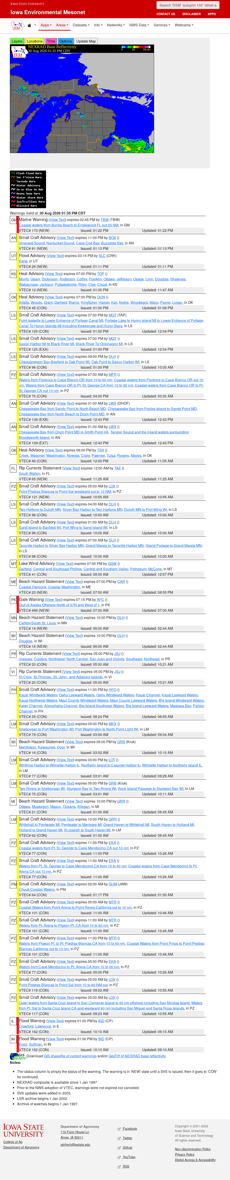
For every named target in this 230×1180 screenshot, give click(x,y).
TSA (100, 450)
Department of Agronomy (21, 1147)
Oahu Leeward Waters (77, 694)
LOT (112, 759)
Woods (36, 302)
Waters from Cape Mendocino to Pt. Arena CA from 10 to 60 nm (69, 966)
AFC (100, 599)
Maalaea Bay (180, 705)
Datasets (80, 24)
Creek (24, 455)
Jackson (46, 284)
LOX (112, 486)
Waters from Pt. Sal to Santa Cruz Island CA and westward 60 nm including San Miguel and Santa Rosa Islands (110, 1005)
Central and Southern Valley (106, 568)
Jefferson (124, 279)
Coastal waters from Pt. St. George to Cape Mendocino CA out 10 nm (73, 848)
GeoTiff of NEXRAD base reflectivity (137, 1055)
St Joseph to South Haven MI (87, 830)
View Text (57, 219)
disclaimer (191, 14)
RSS (125, 1166)
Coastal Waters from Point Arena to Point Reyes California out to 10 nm (75, 907)
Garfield (60, 302)
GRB (121, 741)
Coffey (82, 279)
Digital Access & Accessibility (195, 1159)
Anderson (67, 279)
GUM (113, 884)
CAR (121, 581)
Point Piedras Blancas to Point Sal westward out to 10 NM (65, 491)
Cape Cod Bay (87, 243)
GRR (121, 801)
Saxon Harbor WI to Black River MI (46, 343)
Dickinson (50, 279)
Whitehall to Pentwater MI (39, 824)
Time (51, 41)
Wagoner (37, 455)
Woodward (139, 302)
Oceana (69, 806)
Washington (55, 455)
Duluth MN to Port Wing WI (145, 509)
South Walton (29, 473)
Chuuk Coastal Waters (37, 889)
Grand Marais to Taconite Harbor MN (115, 545)
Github (127, 1147)
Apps (45, 24)
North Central (77, 658)
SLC (102, 255)
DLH (112, 356)
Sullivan (35, 1044)
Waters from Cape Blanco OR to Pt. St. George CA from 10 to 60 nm (79, 385)
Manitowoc (27, 747)
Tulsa (111, 455)
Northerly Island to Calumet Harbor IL (110, 765)
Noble (124, 302)
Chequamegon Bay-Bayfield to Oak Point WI (54, 361)
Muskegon (40, 806)
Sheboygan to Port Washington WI (46, 729)
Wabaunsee (28, 284)
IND (101, 1020)
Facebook (129, 1128)
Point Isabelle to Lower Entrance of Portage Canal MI (61, 320)
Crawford (26, 1026)
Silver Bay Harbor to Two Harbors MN (92, 509)
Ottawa (109, 279)
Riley (82, 284)
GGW (112, 563)
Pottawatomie (66, 284)
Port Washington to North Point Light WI (106, 729)
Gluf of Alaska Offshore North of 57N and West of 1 (59, 604)
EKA (112, 842)
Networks (114, 24)
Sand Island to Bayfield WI (40, 527)
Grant (48, 302)
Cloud (102, 284)
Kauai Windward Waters (38, 694)
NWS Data (137, 24)
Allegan (83, 806)
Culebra (40, 658)
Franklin (95, 279)
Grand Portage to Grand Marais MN (174, 545)
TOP (100, 273)
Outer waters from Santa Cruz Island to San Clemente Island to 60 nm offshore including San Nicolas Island (104, 1002)
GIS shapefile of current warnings (70, 1055)
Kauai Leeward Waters (180, 694)
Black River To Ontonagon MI (99, 343)
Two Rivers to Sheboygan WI (42, 788)
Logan (177, 302)
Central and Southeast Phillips (57, 568)
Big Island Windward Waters (181, 700)
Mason (55, 806)
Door (61, 747)
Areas (61, 24)
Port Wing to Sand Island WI (85, 527)
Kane (23, 261)
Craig (85, 455)
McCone (155, 568)
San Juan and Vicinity (107, 658)
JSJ (117, 653)
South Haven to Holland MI (172, 824)
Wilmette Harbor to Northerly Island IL (172, 765)
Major (154, 302)
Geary (35, 279)
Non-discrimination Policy (193, 1149)
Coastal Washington (64, 586)
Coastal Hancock (32, 586)
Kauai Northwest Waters (38, 700)
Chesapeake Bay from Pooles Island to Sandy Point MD (152, 408)
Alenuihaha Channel (60, 705)
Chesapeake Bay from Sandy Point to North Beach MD (62, 408)
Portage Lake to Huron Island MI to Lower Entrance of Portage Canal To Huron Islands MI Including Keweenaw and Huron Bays (111, 323)
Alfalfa (24, 302)
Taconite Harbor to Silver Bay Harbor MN (51, 545)
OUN (101, 297)
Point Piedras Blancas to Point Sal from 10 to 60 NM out (63, 984)
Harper (104, 302)
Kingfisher (89, 302)
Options (66, 41)
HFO (112, 689)
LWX (112, 403)
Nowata (73, 455)
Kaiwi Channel (30, 705)
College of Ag (12, 1141)
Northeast (151, 658)
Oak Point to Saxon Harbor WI (115, 361)
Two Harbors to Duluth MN (40, 509)
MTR (113, 902)
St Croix (25, 676)
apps (212, 14)
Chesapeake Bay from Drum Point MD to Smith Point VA (63, 432)
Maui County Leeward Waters (133, 700)
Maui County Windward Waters (83, 700)
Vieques (25, 658)
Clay (91, 284)
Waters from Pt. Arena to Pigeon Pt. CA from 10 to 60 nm (63, 925)
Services (161, 24)
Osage (138, 279)
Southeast (134, 658)
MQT (113, 315)
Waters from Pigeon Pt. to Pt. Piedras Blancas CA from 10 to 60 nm (72, 943)
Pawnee (98, 455)
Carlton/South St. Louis (37, 622)
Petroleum (138, 568)
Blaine (74, 302)
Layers (17, 41)
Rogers (123, 455)
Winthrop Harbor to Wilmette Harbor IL (49, 765)
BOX (112, 237)
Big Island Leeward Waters (147, 705)
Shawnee (178, 279)
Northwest (57, 658)
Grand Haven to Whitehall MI (126, 824)
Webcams (183, 24)
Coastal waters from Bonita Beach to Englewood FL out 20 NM (68, 225)
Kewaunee (46, 747)
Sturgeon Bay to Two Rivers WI (91, 788)
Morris (24, 279)
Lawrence (43, 1026)
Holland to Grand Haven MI (40, 830)
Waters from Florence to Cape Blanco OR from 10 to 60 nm (65, 379)
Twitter (127, 1138)
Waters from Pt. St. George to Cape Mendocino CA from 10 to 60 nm (72, 866)
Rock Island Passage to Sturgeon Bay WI (151, 788)
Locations (34, 41)
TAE (117, 468)
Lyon (149, 279)
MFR (113, 374)
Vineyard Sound (32, 243)
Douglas (161, 279)
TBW (105, 219)
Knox (23, 1044)
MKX (113, 723)
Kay (114, 302)
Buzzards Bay (112, 243)
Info (97, 24)
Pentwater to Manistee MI (81, 824)
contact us (166, 14)
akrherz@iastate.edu (75, 1144)
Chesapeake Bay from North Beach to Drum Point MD (61, 414)
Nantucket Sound (60, 243)
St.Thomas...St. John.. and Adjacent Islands (68, 676)
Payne (165, 302)
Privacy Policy (185, 1154)
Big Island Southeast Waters (101, 705)
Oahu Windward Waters (115, 694)
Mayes (136, 455)
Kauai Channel (148, 694)
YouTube (128, 1157)
